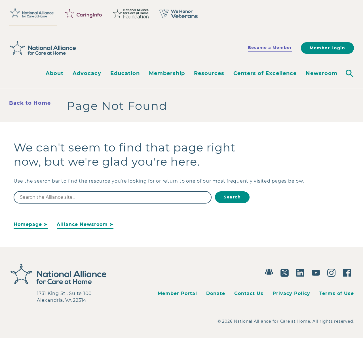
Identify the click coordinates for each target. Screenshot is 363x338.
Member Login (327, 47)
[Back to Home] (43, 48)
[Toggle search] (349, 73)
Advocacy (87, 73)
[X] (286, 272)
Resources (209, 73)
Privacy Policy (291, 293)
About (55, 73)
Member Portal (177, 293)
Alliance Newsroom (82, 224)
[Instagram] (332, 272)
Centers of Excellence (265, 73)
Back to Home (30, 103)
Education (125, 73)
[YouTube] (317, 272)
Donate (215, 293)
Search (232, 197)
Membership (167, 73)
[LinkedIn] (301, 272)
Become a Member (270, 47)
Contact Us (248, 293)
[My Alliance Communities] (270, 271)
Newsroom (321, 73)
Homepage (28, 224)
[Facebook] (348, 272)
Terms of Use (336, 293)
